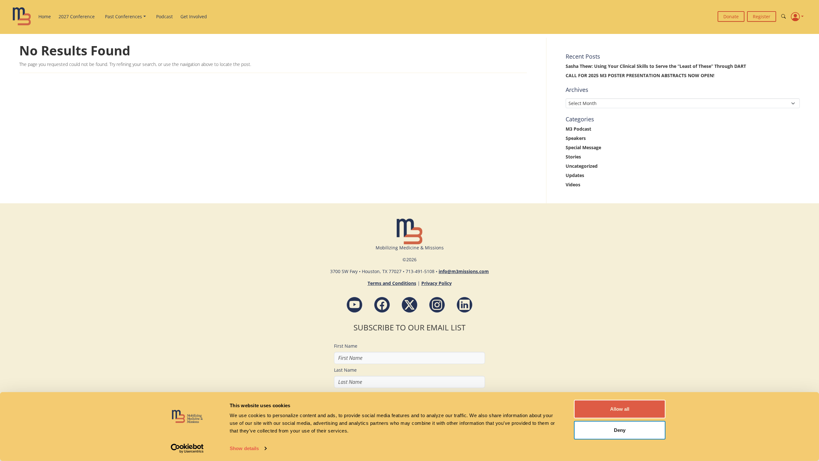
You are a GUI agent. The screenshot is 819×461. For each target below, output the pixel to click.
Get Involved (193, 16)
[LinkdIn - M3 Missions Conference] (464, 305)
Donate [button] (731, 16)
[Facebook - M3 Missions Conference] (382, 305)
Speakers (576, 138)
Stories (573, 157)
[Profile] (797, 16)
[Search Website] (783, 16)
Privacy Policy (436, 283)
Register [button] (761, 16)
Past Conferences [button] (123, 16)
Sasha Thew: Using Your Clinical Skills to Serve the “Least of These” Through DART (656, 66)
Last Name (345, 370)
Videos (573, 185)
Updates (575, 175)
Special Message (583, 147)
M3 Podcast (578, 129)
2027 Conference (77, 16)
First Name (345, 346)
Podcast (164, 16)
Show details (244, 448)
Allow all (619, 409)
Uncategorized (582, 166)
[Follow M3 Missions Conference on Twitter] (409, 305)
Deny (619, 430)
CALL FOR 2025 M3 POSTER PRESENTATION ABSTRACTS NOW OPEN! (640, 75)
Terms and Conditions (392, 283)
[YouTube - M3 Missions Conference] (354, 305)
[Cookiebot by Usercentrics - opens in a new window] (187, 448)
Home (44, 16)
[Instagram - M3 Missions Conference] (437, 305)
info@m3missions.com (464, 271)
